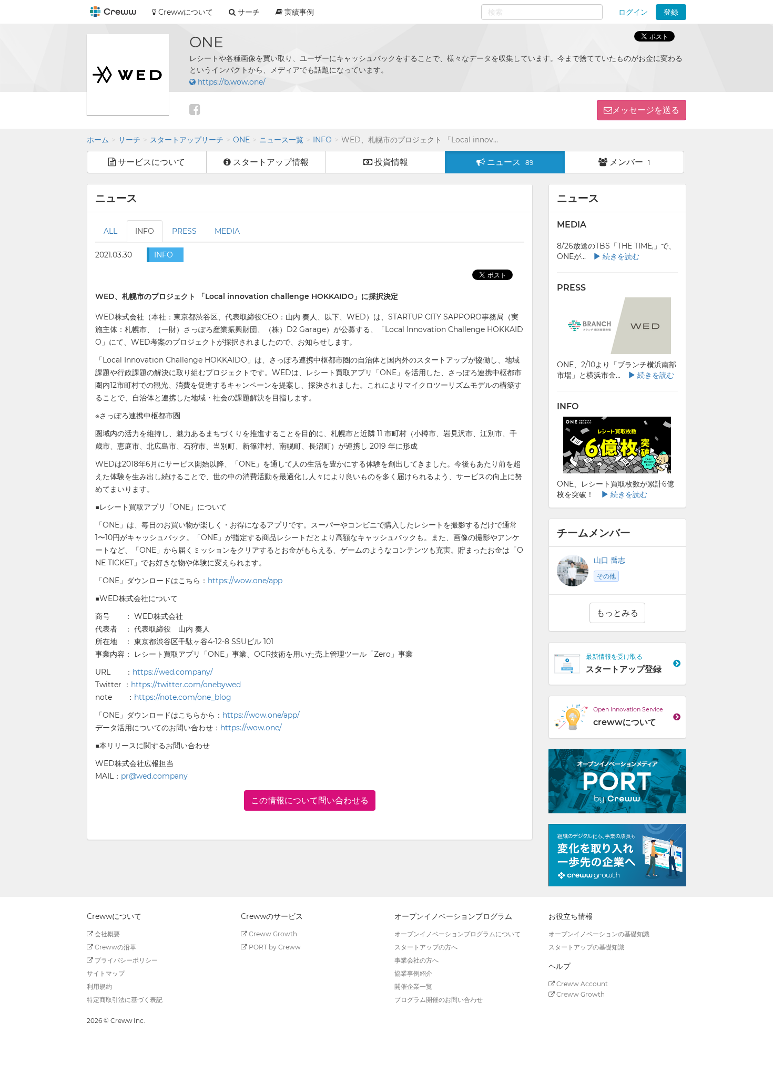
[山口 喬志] (572, 570)
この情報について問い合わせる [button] (310, 800)
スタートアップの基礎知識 (586, 947)
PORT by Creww (274, 947)
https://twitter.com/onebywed (186, 684)
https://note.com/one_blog (182, 697)
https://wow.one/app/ (261, 715)
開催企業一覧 (413, 986)
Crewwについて (184, 12)
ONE (241, 139)
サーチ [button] (248, 12)
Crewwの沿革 (114, 947)
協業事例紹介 (413, 973)
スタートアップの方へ (425, 947)
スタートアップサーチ (186, 139)
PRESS (184, 231)
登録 (671, 12)
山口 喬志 (609, 560)
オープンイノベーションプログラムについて (457, 934)
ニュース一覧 (281, 139)
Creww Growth (272, 934)
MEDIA (227, 231)
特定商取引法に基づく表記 (124, 1000)
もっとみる (617, 613)
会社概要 (106, 934)
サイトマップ (106, 973)
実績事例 (298, 12)
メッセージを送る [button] (645, 110)
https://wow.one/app (245, 580)
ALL (110, 231)
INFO (322, 139)
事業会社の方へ (416, 960)
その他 (606, 576)
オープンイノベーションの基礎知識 (598, 934)
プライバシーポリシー (125, 960)
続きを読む (620, 256)
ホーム (98, 139)
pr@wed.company (154, 776)
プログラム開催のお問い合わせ (438, 1000)
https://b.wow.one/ (231, 82)
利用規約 (99, 986)
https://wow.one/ (251, 727)
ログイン (633, 12)
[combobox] (542, 12)
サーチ (129, 139)
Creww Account (581, 984)
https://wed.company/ (173, 672)
